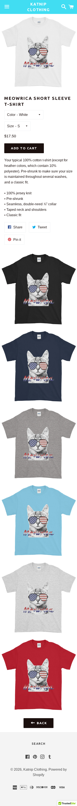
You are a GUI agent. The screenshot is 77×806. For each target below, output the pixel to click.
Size (10, 126)
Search (38, 743)
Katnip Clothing (38, 7)
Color (11, 115)
